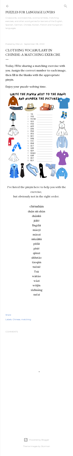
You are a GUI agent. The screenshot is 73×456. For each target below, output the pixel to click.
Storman (45, 446)
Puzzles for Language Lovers (30, 12)
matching (26, 319)
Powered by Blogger (39, 439)
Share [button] (8, 315)
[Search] (65, 5)
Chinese (16, 319)
